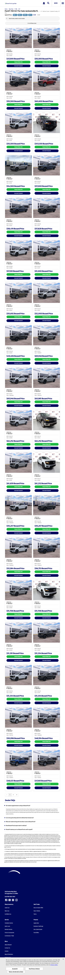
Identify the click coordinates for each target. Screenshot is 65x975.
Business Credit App (38, 926)
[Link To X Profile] (9, 900)
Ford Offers (36, 932)
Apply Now (36, 923)
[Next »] (16, 794)
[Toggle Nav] (62, 3)
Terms (35, 914)
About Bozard (8, 944)
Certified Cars (8, 914)
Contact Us (7, 948)
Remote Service (8, 929)
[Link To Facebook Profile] (6, 900)
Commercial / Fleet (9, 936)
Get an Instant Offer (38, 907)
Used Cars (7, 907)
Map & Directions (9, 954)
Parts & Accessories (9, 932)
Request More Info (18, 62)
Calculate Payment (18, 65)
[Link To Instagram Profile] (13, 900)
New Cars (7, 911)
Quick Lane (7, 926)
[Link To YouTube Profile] (16, 900)
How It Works (37, 911)
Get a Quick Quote (38, 929)
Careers (6, 951)
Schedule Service (9, 923)
